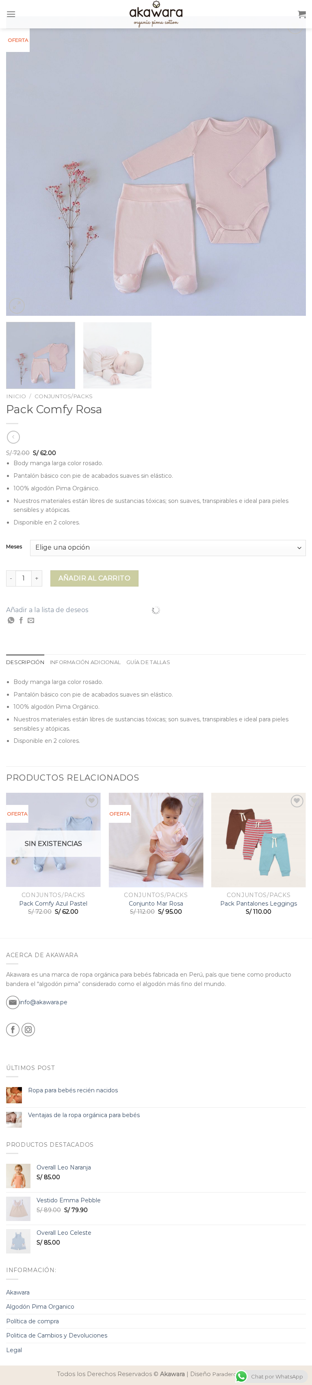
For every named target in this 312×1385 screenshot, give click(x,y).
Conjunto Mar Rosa (156, 903)
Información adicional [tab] (85, 662)
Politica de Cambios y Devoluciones (56, 1335)
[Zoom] (17, 306)
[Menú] (11, 14)
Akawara (18, 1292)
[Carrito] (302, 14)
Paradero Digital (233, 1374)
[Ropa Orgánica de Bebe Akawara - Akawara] (156, 14)
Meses (14, 547)
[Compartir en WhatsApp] (11, 620)
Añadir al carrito (94, 578)
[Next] (289, 166)
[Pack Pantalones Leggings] (258, 840)
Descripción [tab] (25, 662)
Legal (14, 1350)
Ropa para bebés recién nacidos (73, 1090)
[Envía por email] (31, 620)
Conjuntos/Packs (64, 396)
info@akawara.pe (43, 1002)
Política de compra (32, 1321)
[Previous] (22, 166)
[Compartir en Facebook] (21, 620)
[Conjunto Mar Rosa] (155, 840)
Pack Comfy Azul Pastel (53, 903)
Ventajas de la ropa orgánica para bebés (84, 1115)
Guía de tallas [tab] (148, 662)
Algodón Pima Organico (40, 1306)
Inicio (16, 396)
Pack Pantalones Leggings (258, 903)
